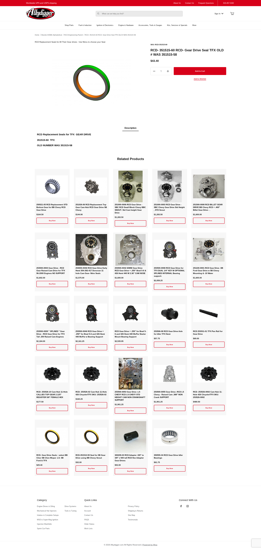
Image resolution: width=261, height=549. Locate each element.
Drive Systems (70, 506)
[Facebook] (181, 506)
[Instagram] (187, 506)
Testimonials (133, 520)
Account (87, 511)
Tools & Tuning (70, 511)
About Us (177, 3)
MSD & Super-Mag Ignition (47, 520)
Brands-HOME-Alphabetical (51, 35)
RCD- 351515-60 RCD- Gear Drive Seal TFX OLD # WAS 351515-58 (110, 35)
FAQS (86, 520)
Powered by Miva (149, 545)
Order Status (89, 524)
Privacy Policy (133, 506)
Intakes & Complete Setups (48, 515)
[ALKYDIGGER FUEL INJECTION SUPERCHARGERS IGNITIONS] (40, 13)
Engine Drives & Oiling (46, 506)
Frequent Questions (206, 3)
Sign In (217, 14)
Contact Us (189, 3)
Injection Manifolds (44, 524)
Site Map (131, 515)
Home (37, 35)
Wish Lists (88, 528)
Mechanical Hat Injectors (47, 511)
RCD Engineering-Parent (73, 35)
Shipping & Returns (135, 511)
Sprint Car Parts (43, 528)
